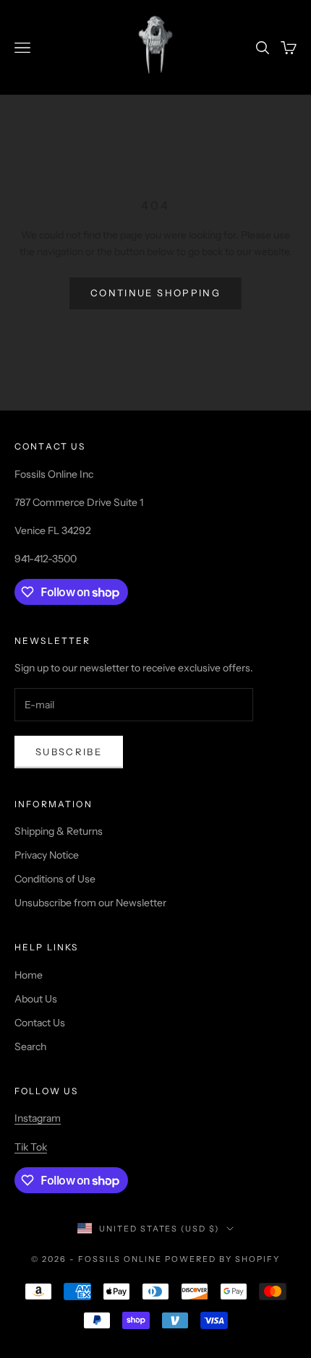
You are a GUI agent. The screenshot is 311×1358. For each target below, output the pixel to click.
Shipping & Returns (58, 831)
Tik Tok (30, 1146)
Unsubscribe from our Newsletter (90, 902)
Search (30, 1046)
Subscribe (68, 751)
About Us (35, 998)
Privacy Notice (46, 854)
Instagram (37, 1118)
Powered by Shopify (222, 1259)
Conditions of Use (54, 878)
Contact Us (39, 1022)
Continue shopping (155, 292)
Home (28, 974)
